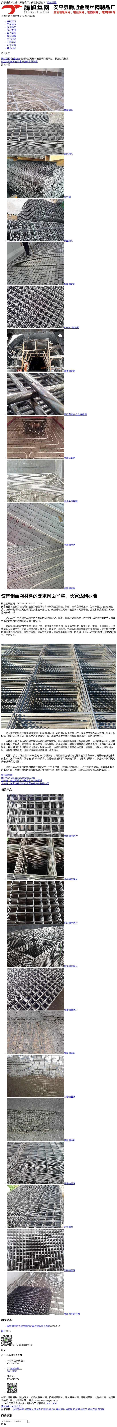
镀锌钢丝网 (7, 775)
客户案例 (11, 33)
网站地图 (52, 2)
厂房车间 (11, 42)
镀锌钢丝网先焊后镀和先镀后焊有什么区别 (28, 1326)
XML (49, 1403)
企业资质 (11, 45)
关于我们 (11, 39)
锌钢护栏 (50, 1409)
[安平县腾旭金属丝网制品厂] (58, 13)
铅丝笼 (83, 1409)
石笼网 (76, 1409)
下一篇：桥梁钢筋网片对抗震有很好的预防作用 (25, 783)
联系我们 (11, 48)
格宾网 (69, 1409)
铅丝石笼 (92, 1409)
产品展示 (11, 24)
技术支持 (11, 30)
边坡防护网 (18, 1409)
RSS (55, 1403)
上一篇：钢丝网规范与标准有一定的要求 (21, 780)
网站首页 (11, 21)
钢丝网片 (29, 1409)
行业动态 (11, 27)
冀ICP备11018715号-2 (12, 1406)
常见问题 (11, 36)
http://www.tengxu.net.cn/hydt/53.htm (18, 778)
